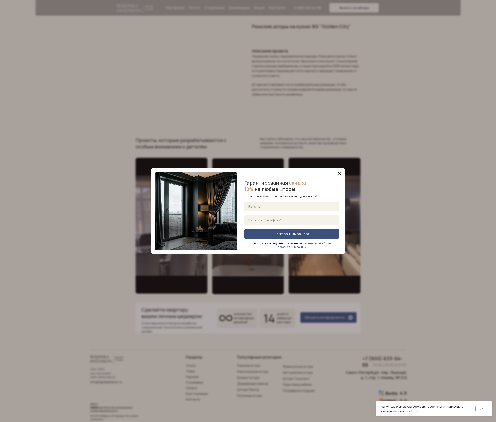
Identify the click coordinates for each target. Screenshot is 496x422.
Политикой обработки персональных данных (304, 245)
